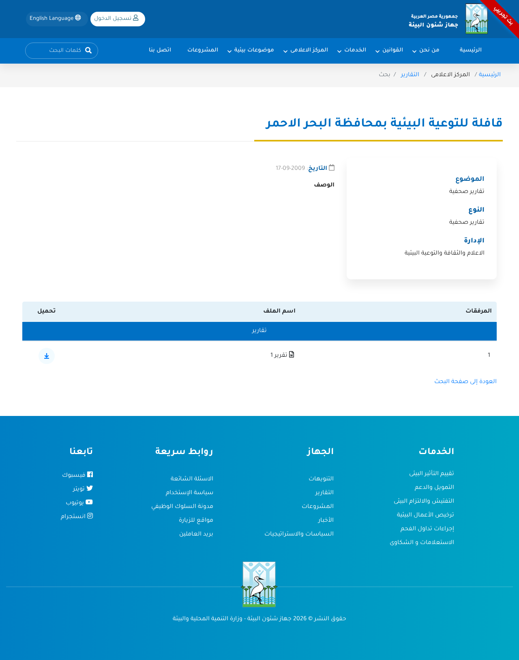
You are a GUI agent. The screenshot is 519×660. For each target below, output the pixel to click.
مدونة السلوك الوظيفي (182, 507)
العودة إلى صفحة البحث (465, 382)
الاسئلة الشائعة (192, 479)
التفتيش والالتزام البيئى (424, 502)
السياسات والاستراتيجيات (299, 534)
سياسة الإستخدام (189, 493)
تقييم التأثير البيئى (431, 474)
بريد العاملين (196, 534)
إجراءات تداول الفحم (427, 529)
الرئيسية (490, 75)
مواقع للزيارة (196, 521)
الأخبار (326, 521)
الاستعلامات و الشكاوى (422, 543)
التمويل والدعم (434, 488)
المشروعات (318, 507)
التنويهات (321, 479)
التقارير (410, 75)
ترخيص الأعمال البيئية (425, 515)
